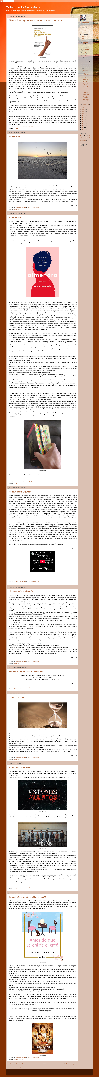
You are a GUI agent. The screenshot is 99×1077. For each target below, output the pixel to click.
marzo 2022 (86, 67)
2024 (83, 36)
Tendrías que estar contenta (86, 91)
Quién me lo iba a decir (23, 7)
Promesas (15, 136)
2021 (83, 107)
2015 (83, 119)
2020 (83, 109)
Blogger (68, 1073)
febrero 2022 (86, 70)
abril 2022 (85, 65)
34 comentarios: (35, 481)
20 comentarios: (35, 126)
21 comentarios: (35, 1057)
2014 (83, 121)
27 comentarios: (35, 661)
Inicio (44, 1064)
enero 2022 (86, 104)
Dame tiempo (17, 697)
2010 (83, 129)
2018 (83, 113)
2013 (83, 123)
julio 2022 (85, 59)
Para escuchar (23, 583)
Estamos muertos (85, 97)
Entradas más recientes (16, 1064)
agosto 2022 (86, 55)
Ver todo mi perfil (84, 31)
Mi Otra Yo (16, 209)
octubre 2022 (86, 49)
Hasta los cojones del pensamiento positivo (86, 75)
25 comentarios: (35, 581)
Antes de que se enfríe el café (86, 101)
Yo (20, 688)
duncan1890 (53, 1073)
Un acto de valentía (21, 591)
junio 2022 (85, 61)
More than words (85, 84)
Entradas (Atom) (19, 1067)
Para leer (16, 128)
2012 (83, 125)
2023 (83, 38)
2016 (83, 117)
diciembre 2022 (85, 43)
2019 (83, 111)
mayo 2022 (86, 63)
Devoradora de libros (85, 23)
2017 (83, 115)
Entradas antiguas (70, 1064)
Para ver (16, 888)
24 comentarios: (35, 207)
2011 (83, 127)
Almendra (85, 81)
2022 (83, 40)
